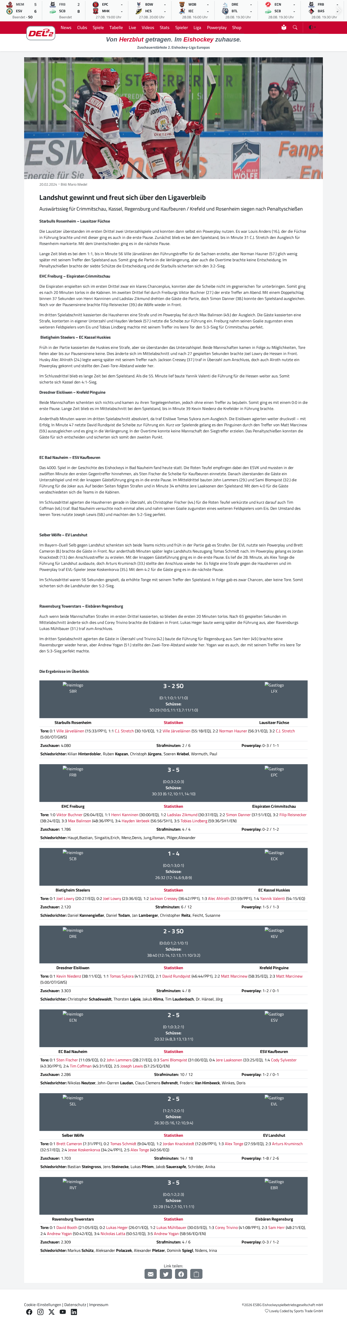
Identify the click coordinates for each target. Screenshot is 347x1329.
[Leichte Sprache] (284, 27)
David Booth (66, 1227)
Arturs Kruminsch (287, 1143)
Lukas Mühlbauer (171, 1227)
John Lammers (119, 1060)
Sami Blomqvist (173, 1060)
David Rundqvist (176, 976)
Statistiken (173, 722)
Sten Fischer (67, 1060)
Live (132, 27)
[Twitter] (166, 1274)
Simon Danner (238, 814)
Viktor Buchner (69, 814)
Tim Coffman (81, 1066)
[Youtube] (63, 1312)
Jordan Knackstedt (178, 1143)
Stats (164, 27)
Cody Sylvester (284, 1060)
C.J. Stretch (124, 731)
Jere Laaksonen (229, 1060)
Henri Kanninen (124, 814)
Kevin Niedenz (68, 976)
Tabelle (116, 27)
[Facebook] (181, 1274)
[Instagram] (40, 1312)
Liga (197, 27)
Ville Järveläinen (70, 731)
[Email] (151, 1274)
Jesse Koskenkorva (84, 1150)
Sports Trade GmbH (308, 1311)
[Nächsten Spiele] (339, 11)
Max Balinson (79, 821)
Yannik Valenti (272, 898)
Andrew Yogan (59, 1233)
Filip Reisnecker (293, 814)
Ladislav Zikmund (182, 814)
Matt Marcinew (234, 976)
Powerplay (217, 27)
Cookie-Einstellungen (42, 1304)
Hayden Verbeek (136, 821)
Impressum (98, 1304)
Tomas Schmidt (123, 1143)
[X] (51, 1312)
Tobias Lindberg (194, 821)
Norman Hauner (233, 731)
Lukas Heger (117, 1227)
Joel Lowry (65, 898)
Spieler (181, 27)
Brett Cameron (69, 1143)
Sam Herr (276, 1227)
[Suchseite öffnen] (295, 26)
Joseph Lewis (131, 1066)
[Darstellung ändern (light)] (312, 27)
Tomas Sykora (122, 976)
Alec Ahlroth (219, 898)
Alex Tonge (234, 1143)
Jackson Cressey (164, 898)
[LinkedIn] (74, 1312)
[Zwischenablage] (196, 1274)
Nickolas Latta (113, 1233)
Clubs (82, 27)
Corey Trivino (226, 1227)
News (66, 27)
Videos (148, 27)
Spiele (98, 27)
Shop (236, 27)
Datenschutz (75, 1304)
